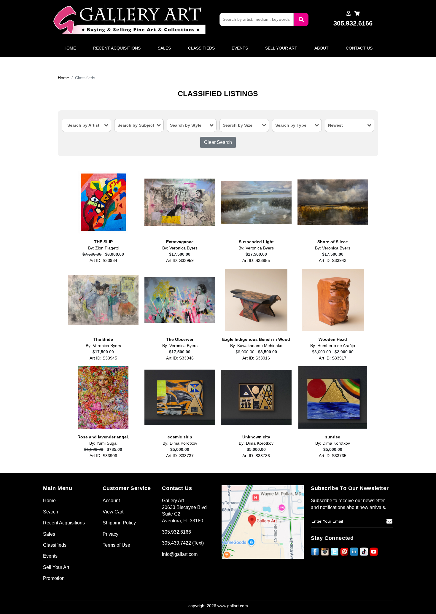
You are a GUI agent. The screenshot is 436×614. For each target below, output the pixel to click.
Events (240, 48)
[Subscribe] (389, 521)
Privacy (110, 534)
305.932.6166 (176, 532)
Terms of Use (116, 545)
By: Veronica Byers (180, 248)
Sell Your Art (281, 48)
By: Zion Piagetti (103, 248)
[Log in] (348, 13)
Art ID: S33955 (256, 260)
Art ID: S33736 (256, 456)
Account (111, 500)
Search (50, 511)
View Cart (113, 511)
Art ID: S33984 (103, 260)
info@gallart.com (180, 554)
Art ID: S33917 (332, 358)
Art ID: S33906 (103, 456)
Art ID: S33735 (332, 456)
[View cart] (357, 13)
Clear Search (218, 142)
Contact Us (359, 48)
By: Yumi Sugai (103, 443)
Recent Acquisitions (117, 48)
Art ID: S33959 (180, 260)
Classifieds (201, 48)
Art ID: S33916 (256, 358)
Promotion (54, 578)
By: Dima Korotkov (180, 443)
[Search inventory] (301, 19)
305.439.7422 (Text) (183, 542)
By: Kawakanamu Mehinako (256, 345)
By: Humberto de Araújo (332, 345)
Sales (164, 48)
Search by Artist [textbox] (83, 125)
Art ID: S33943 (332, 260)
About (321, 48)
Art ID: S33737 (180, 456)
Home (69, 48)
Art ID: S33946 (180, 358)
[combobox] (86, 125)
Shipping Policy (119, 522)
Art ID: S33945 (103, 358)
